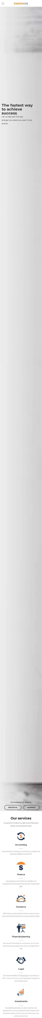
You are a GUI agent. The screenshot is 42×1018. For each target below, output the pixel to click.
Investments (21, 1001)
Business (31, 807)
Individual (13, 807)
